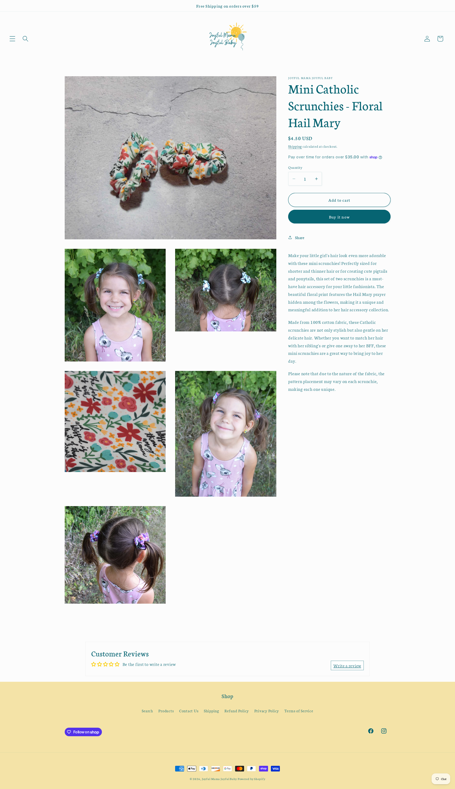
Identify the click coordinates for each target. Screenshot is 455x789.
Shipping (295, 146)
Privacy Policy (266, 710)
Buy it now (339, 216)
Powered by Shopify (251, 779)
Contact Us (189, 710)
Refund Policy (236, 710)
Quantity (295, 167)
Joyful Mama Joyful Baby (219, 779)
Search (147, 710)
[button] (12, 38)
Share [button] (300, 237)
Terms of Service (298, 710)
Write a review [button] (347, 665)
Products (166, 710)
